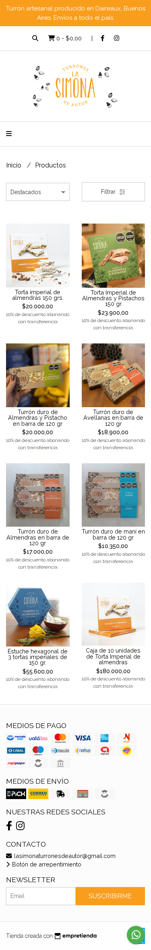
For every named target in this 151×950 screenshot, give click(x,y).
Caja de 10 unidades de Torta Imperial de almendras (113, 656)
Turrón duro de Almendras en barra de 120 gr (37, 537)
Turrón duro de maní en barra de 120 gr (113, 534)
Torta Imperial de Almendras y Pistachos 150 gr (113, 298)
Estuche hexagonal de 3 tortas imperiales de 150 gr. (38, 657)
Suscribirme (110, 896)
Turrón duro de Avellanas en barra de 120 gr (113, 417)
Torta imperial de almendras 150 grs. (38, 295)
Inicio (14, 165)
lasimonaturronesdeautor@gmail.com (64, 855)
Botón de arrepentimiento (45, 864)
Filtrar (109, 191)
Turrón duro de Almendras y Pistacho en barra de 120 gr (37, 417)
